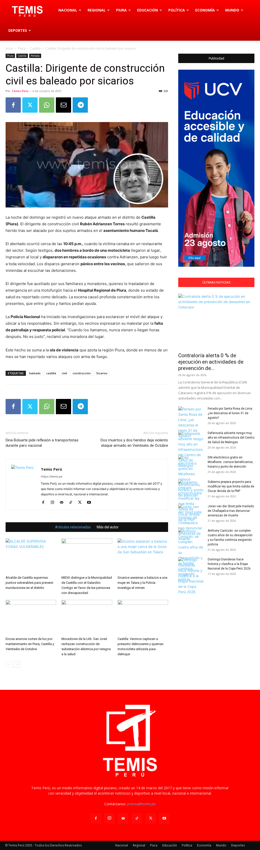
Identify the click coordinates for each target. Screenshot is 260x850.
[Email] (63, 105)
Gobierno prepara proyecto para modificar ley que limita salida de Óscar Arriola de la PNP (231, 486)
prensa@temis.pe (141, 803)
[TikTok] (72, 503)
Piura (121, 10)
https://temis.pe (51, 476)
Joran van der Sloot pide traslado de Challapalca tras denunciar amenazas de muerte (231, 510)
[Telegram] (80, 105)
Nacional (67, 10)
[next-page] (17, 664)
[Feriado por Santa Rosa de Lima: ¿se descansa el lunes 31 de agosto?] (191, 422)
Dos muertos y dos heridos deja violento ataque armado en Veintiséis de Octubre (134, 443)
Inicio (9, 48)
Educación (147, 10)
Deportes (17, 30)
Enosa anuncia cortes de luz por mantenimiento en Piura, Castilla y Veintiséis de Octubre (30, 644)
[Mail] (63, 503)
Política (176, 10)
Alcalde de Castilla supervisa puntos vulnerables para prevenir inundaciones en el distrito (29, 583)
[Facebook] (13, 105)
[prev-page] (9, 664)
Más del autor (108, 527)
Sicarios (101, 373)
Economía (205, 10)
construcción (82, 373)
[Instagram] (54, 503)
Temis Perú (20, 91)
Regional (97, 10)
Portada (35, 55)
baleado (35, 373)
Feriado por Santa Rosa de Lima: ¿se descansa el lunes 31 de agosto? (230, 413)
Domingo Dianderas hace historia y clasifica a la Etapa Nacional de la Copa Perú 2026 (229, 564)
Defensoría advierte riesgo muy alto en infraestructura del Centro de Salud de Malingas (231, 437)
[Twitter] (30, 105)
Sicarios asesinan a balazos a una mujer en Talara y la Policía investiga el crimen (142, 583)
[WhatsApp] (46, 105)
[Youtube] (91, 503)
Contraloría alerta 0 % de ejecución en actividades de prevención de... (210, 361)
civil (64, 373)
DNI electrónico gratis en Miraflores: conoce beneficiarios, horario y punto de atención (230, 462)
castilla (51, 373)
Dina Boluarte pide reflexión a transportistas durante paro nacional (42, 443)
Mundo (232, 10)
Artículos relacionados (73, 527)
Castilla (35, 48)
